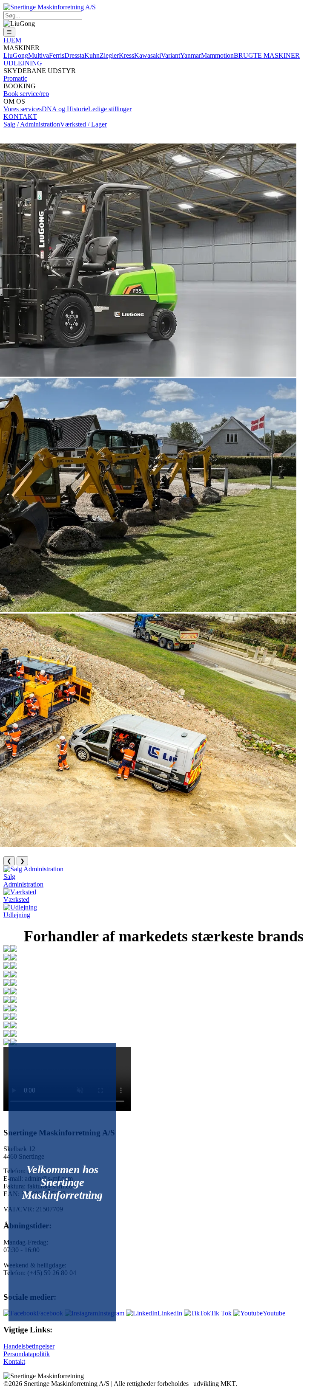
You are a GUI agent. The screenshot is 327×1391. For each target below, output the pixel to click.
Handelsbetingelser (28, 1346)
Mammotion (217, 55)
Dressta (74, 55)
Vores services (22, 109)
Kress (126, 55)
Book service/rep (26, 93)
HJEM (12, 40)
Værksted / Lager (83, 124)
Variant (170, 55)
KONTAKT (20, 116)
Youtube (274, 1313)
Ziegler (109, 55)
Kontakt (14, 1361)
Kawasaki (147, 55)
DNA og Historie (65, 109)
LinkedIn (170, 1313)
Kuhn (92, 55)
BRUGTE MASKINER (267, 55)
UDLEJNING (22, 63)
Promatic (15, 78)
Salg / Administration (31, 124)
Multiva (38, 55)
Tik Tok (221, 1313)
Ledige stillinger (110, 109)
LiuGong (15, 55)
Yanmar (190, 55)
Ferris (56, 55)
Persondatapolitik (26, 1353)
